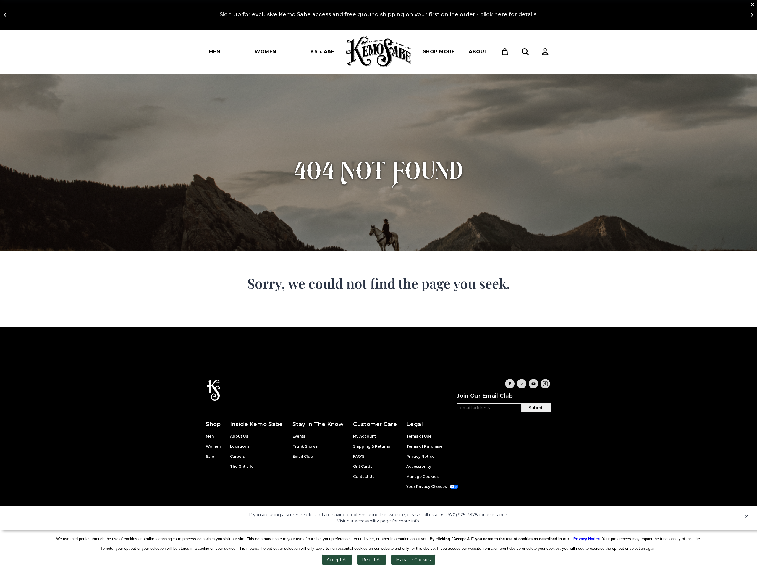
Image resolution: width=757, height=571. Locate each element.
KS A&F (322, 51)
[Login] (545, 52)
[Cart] (505, 52)
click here (493, 14)
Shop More (438, 51)
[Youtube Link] (533, 384)
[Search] (525, 52)
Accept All (337, 559)
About (478, 51)
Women (265, 51)
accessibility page (373, 521)
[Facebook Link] (510, 384)
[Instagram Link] (522, 384)
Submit (536, 407)
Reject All (371, 559)
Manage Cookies (413, 559)
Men (214, 51)
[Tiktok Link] (545, 384)
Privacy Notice (586, 539)
